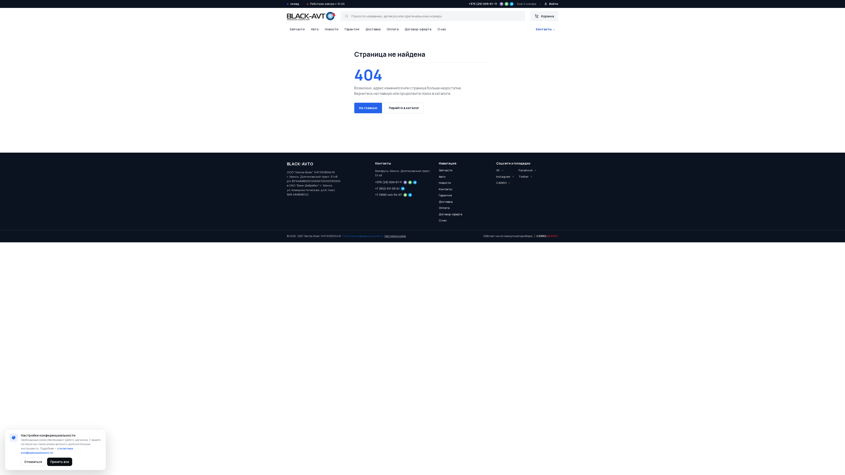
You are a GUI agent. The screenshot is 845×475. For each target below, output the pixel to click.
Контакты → (545, 29)
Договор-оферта (418, 29)
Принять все (59, 462)
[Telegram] (512, 4)
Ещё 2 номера (526, 4)
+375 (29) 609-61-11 (483, 4)
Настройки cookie (395, 236)
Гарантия (352, 29)
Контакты (445, 189)
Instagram (503, 177)
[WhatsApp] (507, 4)
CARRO (501, 183)
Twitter (524, 177)
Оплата (393, 29)
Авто (315, 29)
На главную (368, 108)
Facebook (526, 170)
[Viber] (501, 4)
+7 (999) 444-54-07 (388, 195)
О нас (441, 29)
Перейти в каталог (404, 108)
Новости (331, 29)
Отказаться (33, 462)
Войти (553, 4)
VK (498, 170)
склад (294, 4)
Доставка (373, 29)
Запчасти (297, 29)
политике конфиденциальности (47, 450)
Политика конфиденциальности (362, 236)
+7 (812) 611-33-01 (387, 188)
